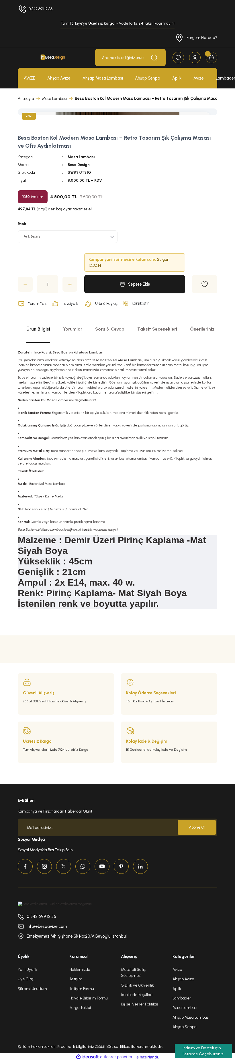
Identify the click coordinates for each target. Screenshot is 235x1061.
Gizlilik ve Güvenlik (137, 985)
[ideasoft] (87, 1057)
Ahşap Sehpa (185, 1026)
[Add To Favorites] (204, 284)
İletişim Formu (81, 988)
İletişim (75, 979)
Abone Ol (197, 827)
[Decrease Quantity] (25, 284)
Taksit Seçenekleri (157, 329)
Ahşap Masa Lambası (191, 1017)
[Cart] (211, 57)
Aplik (177, 988)
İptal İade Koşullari (136, 994)
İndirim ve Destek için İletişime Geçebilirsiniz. (203, 1051)
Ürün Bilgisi (38, 329)
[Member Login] (195, 57)
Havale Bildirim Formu (88, 998)
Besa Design (79, 164)
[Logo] (53, 57)
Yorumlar (72, 329)
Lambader (182, 998)
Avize (177, 969)
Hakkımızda (79, 969)
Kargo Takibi (80, 1007)
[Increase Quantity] (69, 284)
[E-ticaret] (117, 1057)
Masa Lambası (81, 157)
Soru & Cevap (109, 329)
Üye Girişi (26, 979)
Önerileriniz (202, 329)
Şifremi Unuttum (32, 988)
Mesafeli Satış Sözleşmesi (133, 972)
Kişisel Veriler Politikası (140, 1004)
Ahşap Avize (183, 979)
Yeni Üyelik (27, 969)
